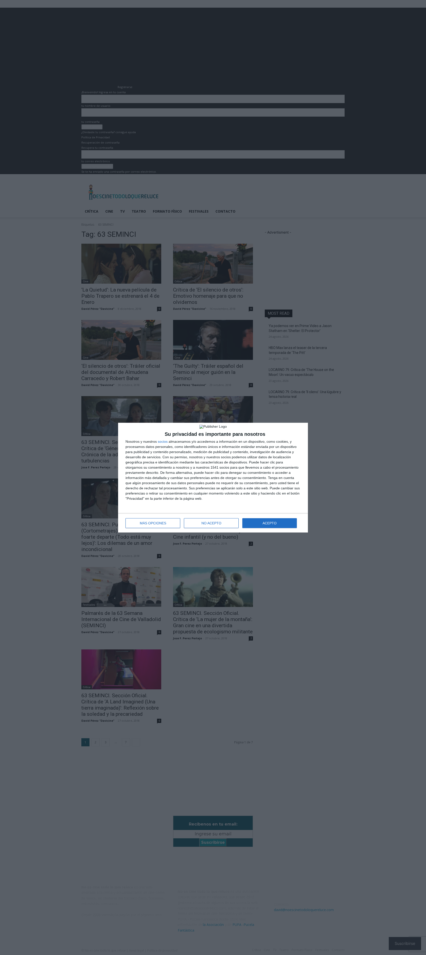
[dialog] (213, 478)
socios (163, 441)
